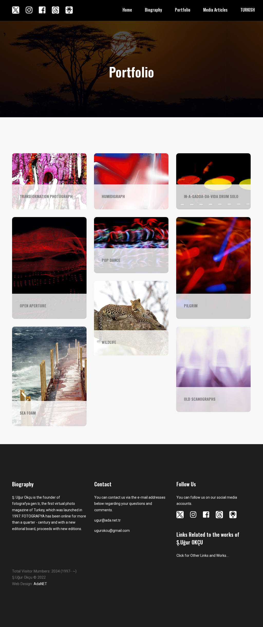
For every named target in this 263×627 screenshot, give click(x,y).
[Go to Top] (258, 614)
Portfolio (182, 10)
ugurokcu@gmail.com (112, 531)
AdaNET (40, 584)
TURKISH (247, 10)
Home (127, 10)
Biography (153, 10)
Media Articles (215, 10)
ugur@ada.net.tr (107, 520)
